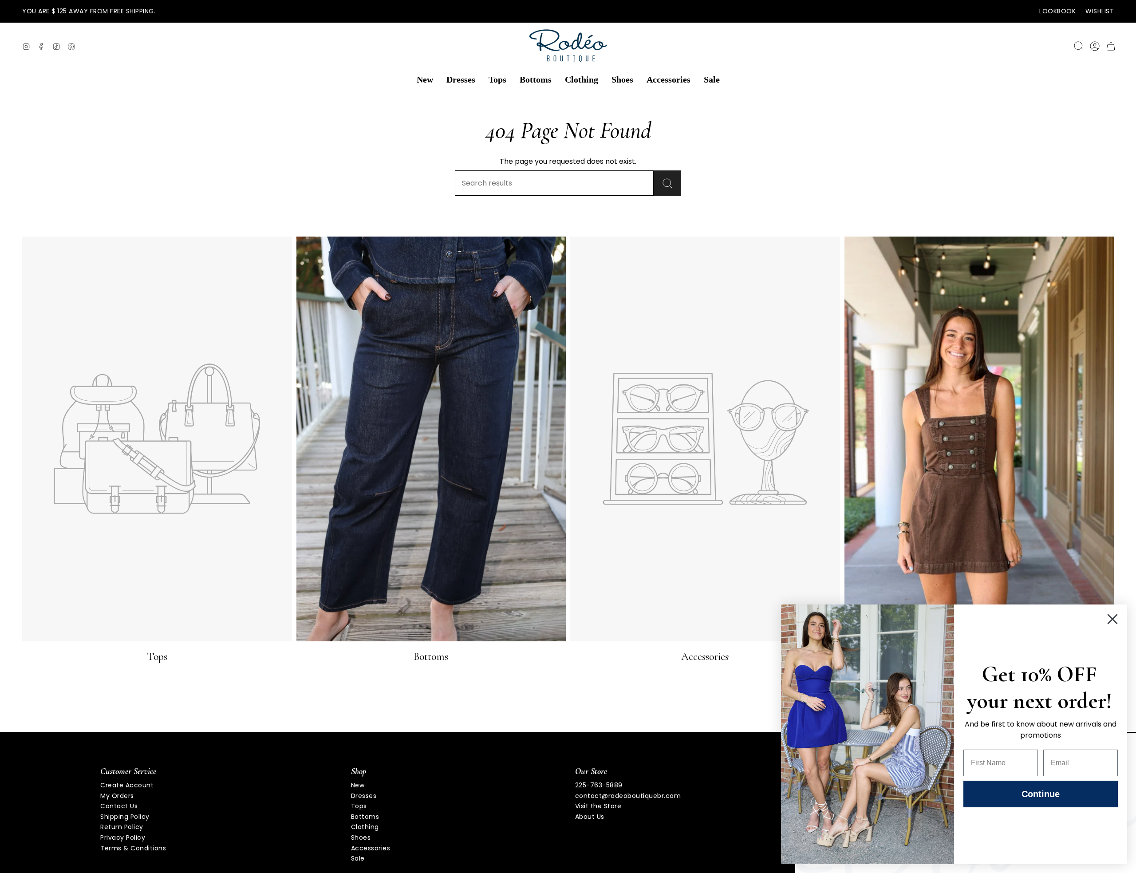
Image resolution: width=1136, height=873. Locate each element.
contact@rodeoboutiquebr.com (628, 795)
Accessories (370, 848)
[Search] (667, 183)
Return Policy (121, 826)
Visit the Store (598, 806)
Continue (1041, 794)
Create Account (127, 785)
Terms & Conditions (133, 848)
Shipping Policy (125, 816)
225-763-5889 (599, 785)
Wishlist (1099, 11)
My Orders (117, 795)
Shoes (361, 837)
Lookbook (1057, 11)
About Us (589, 816)
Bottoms (365, 816)
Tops (359, 806)
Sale (358, 858)
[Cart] (1111, 46)
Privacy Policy (122, 837)
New (358, 785)
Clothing (365, 826)
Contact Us (119, 806)
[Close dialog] (1112, 619)
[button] (425, 79)
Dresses (364, 795)
